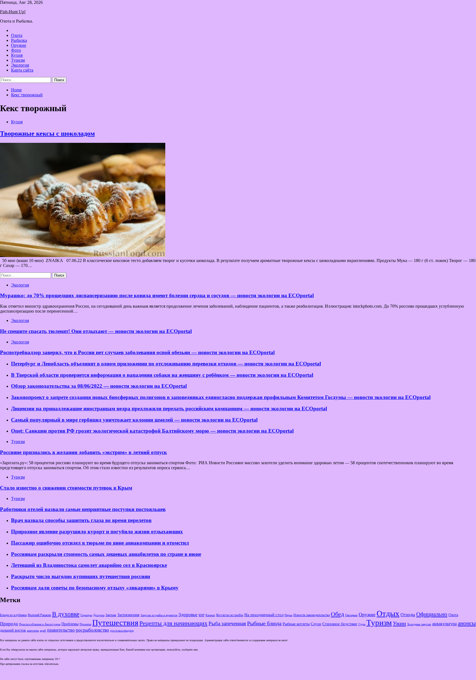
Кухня (17, 55)
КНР (201, 615)
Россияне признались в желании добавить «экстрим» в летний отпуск (83, 452)
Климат (210, 615)
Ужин (399, 623)
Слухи (316, 624)
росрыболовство (92, 630)
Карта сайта (22, 70)
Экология (20, 65)
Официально (431, 614)
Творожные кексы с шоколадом (47, 133)
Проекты (85, 624)
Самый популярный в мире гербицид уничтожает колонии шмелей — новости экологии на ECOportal (134, 420)
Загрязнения (128, 615)
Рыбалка (19, 40)
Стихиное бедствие (339, 624)
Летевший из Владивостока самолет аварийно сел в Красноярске (89, 565)
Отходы (408, 614)
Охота (16, 35)
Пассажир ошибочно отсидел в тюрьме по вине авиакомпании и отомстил (100, 543)
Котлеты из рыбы (229, 615)
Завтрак (111, 615)
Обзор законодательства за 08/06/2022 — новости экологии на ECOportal (99, 386)
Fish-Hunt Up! (13, 11)
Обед (337, 614)
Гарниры (86, 615)
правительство (61, 630)
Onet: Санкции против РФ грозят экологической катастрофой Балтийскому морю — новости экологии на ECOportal (152, 431)
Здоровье (188, 614)
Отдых (388, 613)
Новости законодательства (311, 615)
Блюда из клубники (13, 615)
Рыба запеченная (227, 623)
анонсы (467, 623)
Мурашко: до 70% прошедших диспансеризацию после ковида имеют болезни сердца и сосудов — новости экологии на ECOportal (157, 295)
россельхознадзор (122, 630)
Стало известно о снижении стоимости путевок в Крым (66, 488)
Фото (16, 50)
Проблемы (70, 624)
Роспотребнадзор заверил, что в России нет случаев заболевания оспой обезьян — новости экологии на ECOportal (137, 352)
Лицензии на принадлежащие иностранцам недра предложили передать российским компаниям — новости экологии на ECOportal (169, 408)
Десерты (98, 615)
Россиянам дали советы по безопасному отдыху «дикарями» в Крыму (94, 588)
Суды (361, 624)
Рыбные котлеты (296, 624)
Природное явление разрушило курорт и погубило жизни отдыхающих (97, 531)
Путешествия (115, 622)
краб (43, 630)
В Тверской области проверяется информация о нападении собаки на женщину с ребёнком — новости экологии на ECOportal (162, 375)
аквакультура (444, 623)
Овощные (351, 615)
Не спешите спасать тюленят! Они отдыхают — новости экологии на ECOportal (96, 331)
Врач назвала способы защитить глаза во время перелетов (81, 520)
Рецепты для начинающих (173, 623)
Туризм (18, 60)
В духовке (65, 614)
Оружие (18, 45)
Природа (9, 623)
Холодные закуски (419, 624)
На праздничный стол (263, 614)
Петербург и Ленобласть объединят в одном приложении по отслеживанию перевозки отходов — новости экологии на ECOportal (166, 364)
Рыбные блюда (264, 623)
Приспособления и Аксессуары (39, 624)
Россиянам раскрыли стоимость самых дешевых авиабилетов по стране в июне (106, 554)
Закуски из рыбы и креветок (158, 615)
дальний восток (13, 630)
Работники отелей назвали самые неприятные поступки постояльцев (83, 509)
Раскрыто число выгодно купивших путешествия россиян (80, 576)
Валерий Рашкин (39, 615)
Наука (288, 615)
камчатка (33, 630)
